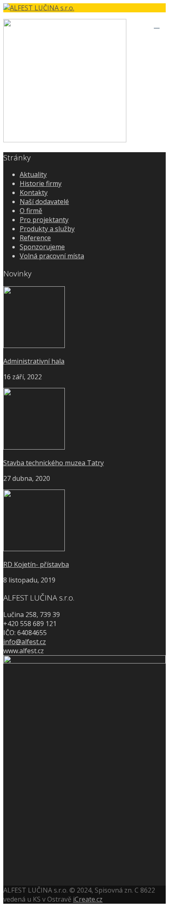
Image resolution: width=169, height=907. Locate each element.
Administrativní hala (33, 361)
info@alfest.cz (24, 641)
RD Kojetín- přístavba (36, 564)
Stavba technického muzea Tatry (53, 462)
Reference (35, 237)
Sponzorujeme (42, 246)
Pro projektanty (44, 219)
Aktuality (33, 174)
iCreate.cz (88, 899)
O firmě (31, 210)
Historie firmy (41, 183)
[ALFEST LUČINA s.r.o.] (84, 7)
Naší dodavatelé (44, 201)
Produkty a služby (47, 228)
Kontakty (34, 192)
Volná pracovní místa (52, 255)
